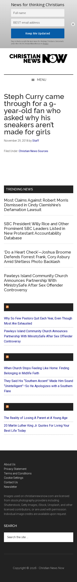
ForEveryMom (21, 407)
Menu (41, 80)
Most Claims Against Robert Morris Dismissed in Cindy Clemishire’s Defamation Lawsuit (36, 205)
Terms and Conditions (18, 473)
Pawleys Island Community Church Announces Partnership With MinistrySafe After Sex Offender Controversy (36, 282)
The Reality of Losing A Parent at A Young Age (36, 418)
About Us (9, 464)
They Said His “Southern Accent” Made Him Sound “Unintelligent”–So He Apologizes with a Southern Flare (38, 386)
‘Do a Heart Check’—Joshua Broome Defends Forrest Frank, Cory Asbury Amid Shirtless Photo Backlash (37, 257)
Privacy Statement (15, 468)
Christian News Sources (33, 151)
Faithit (15, 357)
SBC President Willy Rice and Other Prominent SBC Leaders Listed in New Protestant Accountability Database (36, 230)
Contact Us (11, 482)
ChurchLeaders (23, 307)
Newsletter (10, 486)
